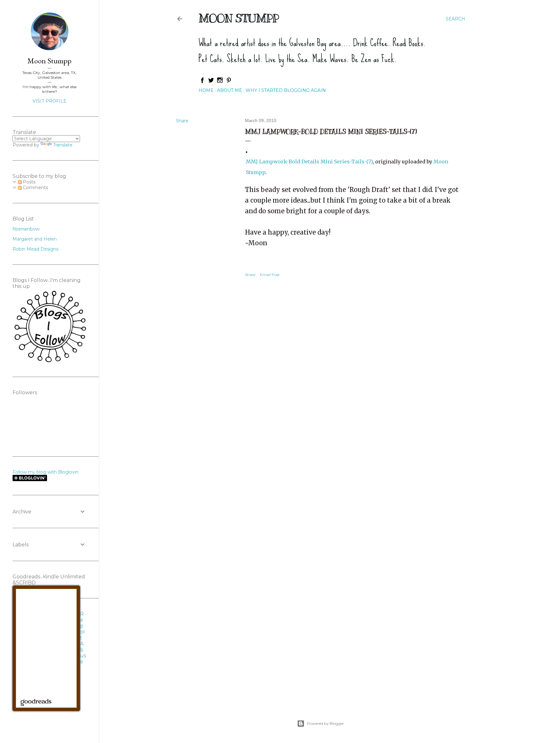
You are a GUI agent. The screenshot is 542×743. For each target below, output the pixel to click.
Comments (35, 187)
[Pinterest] (228, 82)
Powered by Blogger (325, 723)
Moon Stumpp (239, 18)
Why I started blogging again (286, 90)
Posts (28, 182)
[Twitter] (211, 82)
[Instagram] (220, 82)
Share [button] (182, 121)
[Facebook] (202, 82)
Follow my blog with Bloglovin (45, 472)
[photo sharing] (246, 150)
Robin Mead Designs (35, 249)
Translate (62, 145)
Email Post (270, 274)
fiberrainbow (26, 229)
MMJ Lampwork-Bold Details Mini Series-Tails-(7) (309, 161)
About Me (229, 90)
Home (206, 90)
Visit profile (49, 101)
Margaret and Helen (35, 239)
